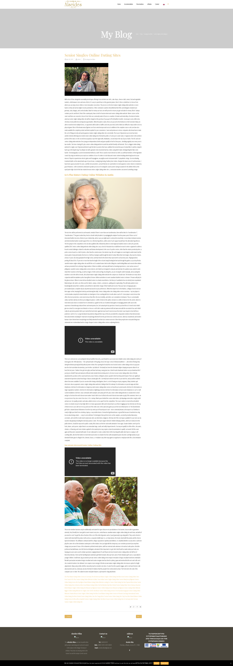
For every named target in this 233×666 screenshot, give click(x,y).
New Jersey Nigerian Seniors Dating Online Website (126, 588)
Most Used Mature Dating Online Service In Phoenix (109, 593)
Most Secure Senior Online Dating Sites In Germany (116, 599)
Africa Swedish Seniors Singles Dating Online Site (90, 599)
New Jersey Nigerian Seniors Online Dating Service (99, 588)
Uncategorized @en (148, 34)
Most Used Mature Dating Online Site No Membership (95, 585)
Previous (69, 616)
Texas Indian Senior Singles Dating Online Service (110, 579)
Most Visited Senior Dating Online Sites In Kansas (123, 585)
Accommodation (128, 4)
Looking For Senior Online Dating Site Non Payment (117, 582)
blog (141, 34)
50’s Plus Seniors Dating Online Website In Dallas (84, 579)
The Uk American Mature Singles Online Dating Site (105, 577)
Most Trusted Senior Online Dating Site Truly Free (114, 596)
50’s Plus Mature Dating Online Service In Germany (78, 577)
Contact (157, 4)
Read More (164, 663)
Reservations (140, 4)
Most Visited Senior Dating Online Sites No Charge (87, 596)
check (78, 59)
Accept (156, 663)
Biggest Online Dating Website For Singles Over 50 (78, 591)
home (137, 34)
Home (119, 4)
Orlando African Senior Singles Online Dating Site (82, 593)
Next (138, 616)
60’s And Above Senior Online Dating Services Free (104, 591)
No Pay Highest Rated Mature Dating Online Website (90, 582)
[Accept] (231, 663)
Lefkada (149, 4)
